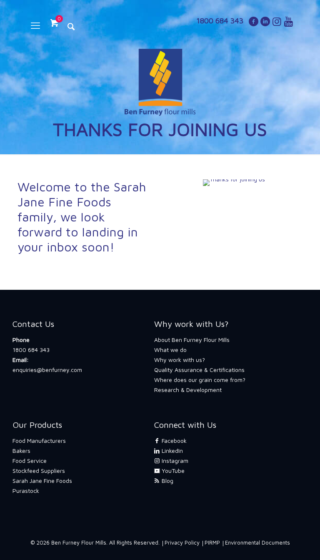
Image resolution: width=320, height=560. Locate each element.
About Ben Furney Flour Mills (192, 339)
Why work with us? (179, 359)
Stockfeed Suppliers (38, 470)
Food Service (29, 460)
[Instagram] (276, 22)
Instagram (174, 460)
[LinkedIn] (265, 22)
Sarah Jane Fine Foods (42, 480)
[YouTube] (288, 22)
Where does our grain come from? (199, 379)
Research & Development (188, 389)
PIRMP (212, 542)
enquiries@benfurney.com (47, 369)
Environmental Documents (257, 542)
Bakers (21, 450)
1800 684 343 (31, 349)
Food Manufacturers (39, 440)
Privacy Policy (182, 542)
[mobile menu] (35, 25)
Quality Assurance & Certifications (199, 369)
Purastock (25, 490)
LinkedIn (171, 450)
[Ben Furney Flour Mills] (160, 82)
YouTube (172, 470)
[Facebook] (253, 22)
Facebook (173, 440)
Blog (166, 480)
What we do (170, 349)
